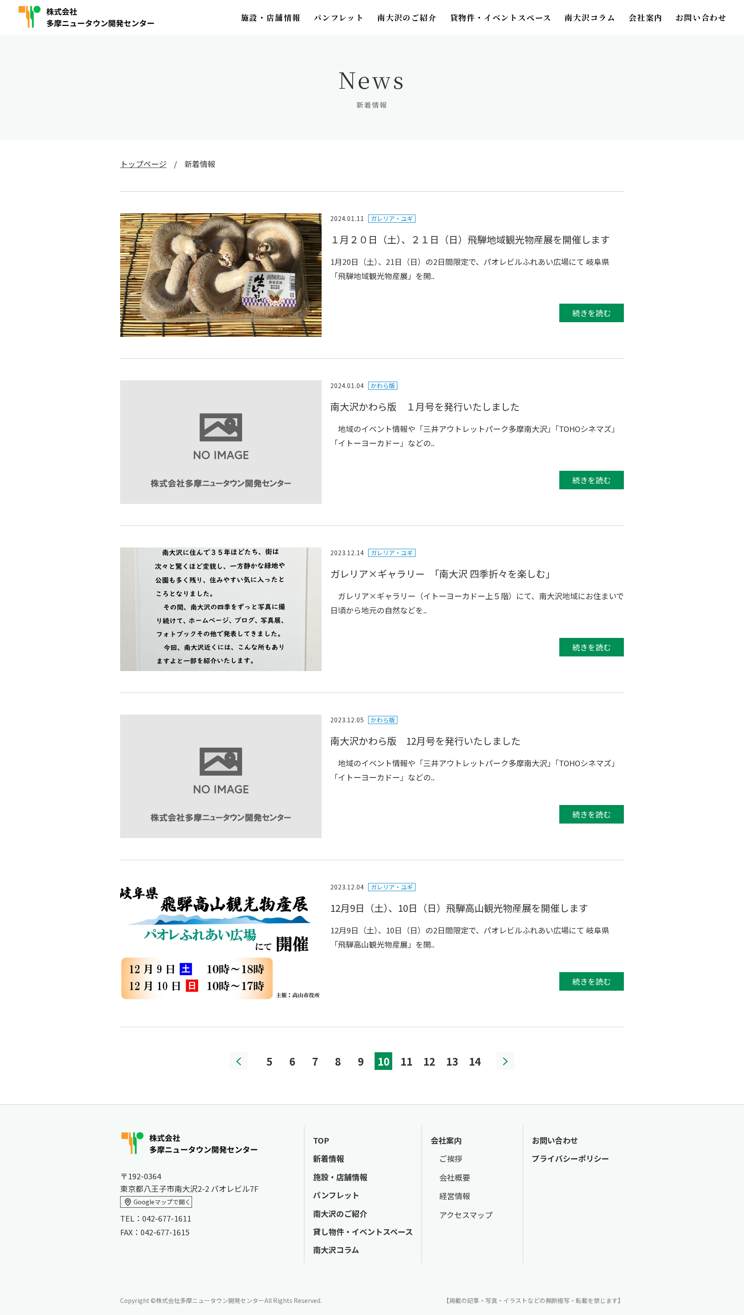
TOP (321, 1140)
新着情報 (328, 1158)
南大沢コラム (590, 17)
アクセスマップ (466, 1214)
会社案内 (646, 17)
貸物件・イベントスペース (501, 17)
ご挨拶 (450, 1158)
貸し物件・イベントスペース (363, 1231)
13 (452, 1061)
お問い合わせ (701, 17)
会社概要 (454, 1177)
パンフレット (338, 17)
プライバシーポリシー (570, 1158)
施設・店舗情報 (271, 17)
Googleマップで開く (162, 1201)
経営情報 (454, 1195)
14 (475, 1061)
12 (429, 1061)
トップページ (143, 163)
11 (406, 1061)
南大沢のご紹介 (407, 17)
